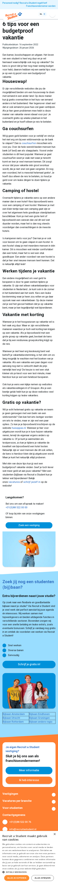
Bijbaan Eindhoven (39, 714)
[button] (29, 872)
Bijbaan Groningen (39, 718)
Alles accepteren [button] (16, 878)
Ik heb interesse (29, 780)
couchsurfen (29, 143)
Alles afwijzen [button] (43, 878)
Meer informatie (29, 770)
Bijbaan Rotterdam (13, 722)
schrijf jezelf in (31, 482)
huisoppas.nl (19, 428)
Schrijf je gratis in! (29, 664)
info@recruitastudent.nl (22, 829)
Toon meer (29, 795)
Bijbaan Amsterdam (14, 714)
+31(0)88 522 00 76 (20, 822)
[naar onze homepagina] (14, 16)
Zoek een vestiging (29, 525)
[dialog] (29, 857)
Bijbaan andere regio (40, 722)
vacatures (14, 482)
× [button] (54, 834)
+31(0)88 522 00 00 (16, 507)
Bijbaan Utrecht (11, 718)
